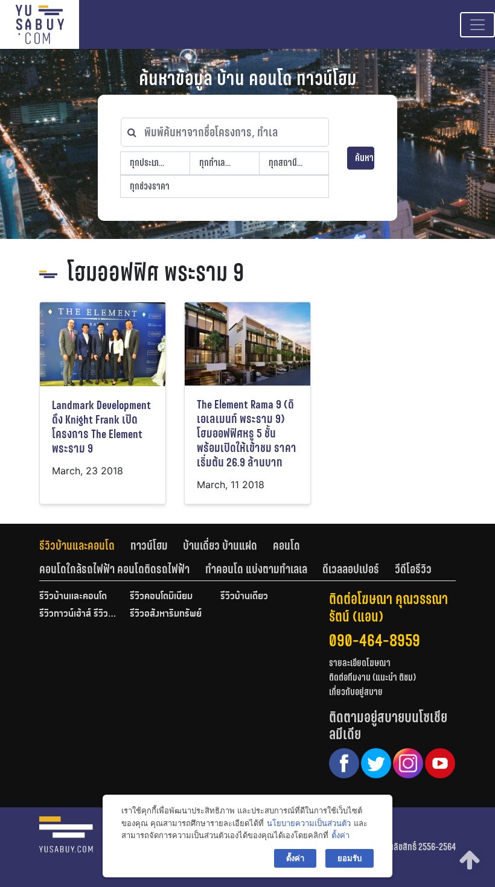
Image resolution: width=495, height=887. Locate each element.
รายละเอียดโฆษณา (360, 663)
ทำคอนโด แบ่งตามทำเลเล (256, 569)
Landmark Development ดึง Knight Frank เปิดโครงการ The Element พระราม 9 (101, 426)
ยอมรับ (349, 858)
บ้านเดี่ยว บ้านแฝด (220, 545)
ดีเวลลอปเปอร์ (350, 569)
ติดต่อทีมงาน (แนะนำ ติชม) (372, 677)
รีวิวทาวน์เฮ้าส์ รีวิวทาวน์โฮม (78, 614)
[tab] (84, 545)
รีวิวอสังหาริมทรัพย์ (166, 614)
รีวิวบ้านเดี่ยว (244, 597)
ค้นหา (364, 158)
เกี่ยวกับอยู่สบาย (356, 692)
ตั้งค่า (340, 835)
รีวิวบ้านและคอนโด (77, 545)
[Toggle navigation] (477, 24)
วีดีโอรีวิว (413, 569)
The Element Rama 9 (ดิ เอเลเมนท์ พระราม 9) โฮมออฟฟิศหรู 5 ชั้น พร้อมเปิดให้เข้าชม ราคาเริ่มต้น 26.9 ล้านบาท (246, 433)
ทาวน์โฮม (149, 545)
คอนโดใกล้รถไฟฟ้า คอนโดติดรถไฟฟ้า (114, 569)
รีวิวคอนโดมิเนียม (161, 597)
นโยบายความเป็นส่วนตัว (309, 823)
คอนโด (286, 545)
